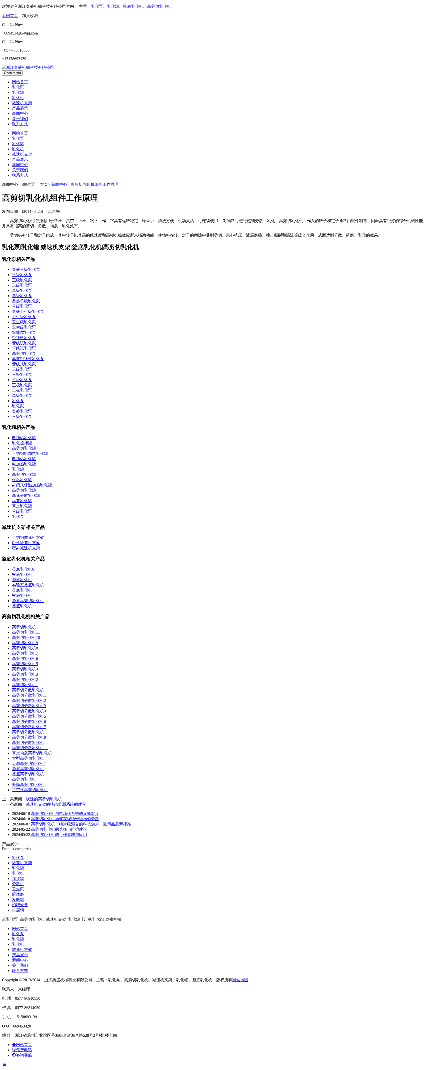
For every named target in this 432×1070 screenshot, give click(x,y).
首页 (44, 184)
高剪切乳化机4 (25, 669)
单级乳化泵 (22, 290)
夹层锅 (18, 910)
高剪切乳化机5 (25, 664)
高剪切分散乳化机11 (30, 748)
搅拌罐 (18, 878)
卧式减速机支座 (26, 543)
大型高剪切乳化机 (28, 758)
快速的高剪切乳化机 (44, 799)
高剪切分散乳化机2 (29, 700)
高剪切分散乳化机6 (29, 721)
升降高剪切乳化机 (28, 784)
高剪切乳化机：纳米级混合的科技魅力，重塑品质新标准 (81, 824)
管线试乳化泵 (24, 332)
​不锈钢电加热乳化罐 (30, 453)
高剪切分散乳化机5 (29, 716)
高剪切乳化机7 (25, 653)
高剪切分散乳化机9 (29, 737)
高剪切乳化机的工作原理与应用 (59, 834)
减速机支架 (22, 103)
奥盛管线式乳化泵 (28, 359)
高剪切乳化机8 (25, 648)
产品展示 (20, 108)
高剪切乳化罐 (24, 448)
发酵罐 (18, 899)
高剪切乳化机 (159, 6)
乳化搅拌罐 (22, 443)
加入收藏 (30, 16)
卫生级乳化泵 (24, 317)
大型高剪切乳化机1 (29, 763)
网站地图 (240, 980)
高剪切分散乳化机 (28, 690)
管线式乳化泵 (24, 364)
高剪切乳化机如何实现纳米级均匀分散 (65, 819)
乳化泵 (97, 6)
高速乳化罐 (22, 501)
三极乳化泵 (22, 374)
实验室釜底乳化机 (28, 585)
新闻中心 (20, 113)
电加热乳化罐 (24, 438)
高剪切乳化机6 (25, 658)
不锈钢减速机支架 (28, 537)
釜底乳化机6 (23, 569)
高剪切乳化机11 (26, 632)
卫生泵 (18, 889)
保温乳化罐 (22, 480)
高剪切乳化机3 (25, 674)
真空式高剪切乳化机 (30, 790)
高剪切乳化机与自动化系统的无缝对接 (65, 813)
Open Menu (12, 73)
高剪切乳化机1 (25, 685)
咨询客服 (24, 1055)
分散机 (18, 884)
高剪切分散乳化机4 (29, 711)
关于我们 (20, 119)
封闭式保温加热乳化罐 (32, 485)
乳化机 (18, 98)
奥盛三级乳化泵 (26, 269)
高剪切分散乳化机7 (29, 727)
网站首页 (20, 82)
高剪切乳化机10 (26, 637)
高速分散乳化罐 (26, 495)
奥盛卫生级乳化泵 (28, 311)
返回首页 (10, 16)
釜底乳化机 (133, 6)
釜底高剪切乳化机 (28, 601)
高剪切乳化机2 (25, 679)
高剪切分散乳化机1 (29, 695)
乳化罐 (113, 6)
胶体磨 (18, 894)
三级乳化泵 (22, 275)
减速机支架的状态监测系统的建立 (56, 804)
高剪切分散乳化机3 (29, 706)
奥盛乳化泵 (22, 411)
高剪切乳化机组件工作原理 (94, 184)
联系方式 (20, 124)
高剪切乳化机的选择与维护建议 (59, 829)
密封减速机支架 (26, 548)
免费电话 (24, 1050)
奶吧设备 (20, 905)
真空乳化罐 (22, 506)
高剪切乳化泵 (24, 353)
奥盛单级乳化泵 (26, 301)
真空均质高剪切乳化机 (32, 753)
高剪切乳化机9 (25, 643)
